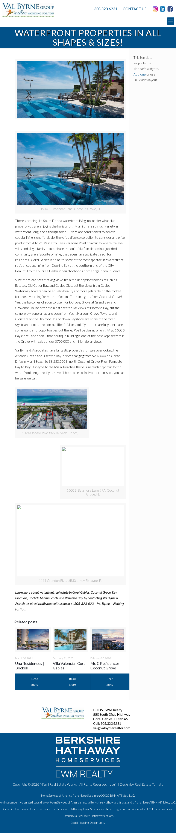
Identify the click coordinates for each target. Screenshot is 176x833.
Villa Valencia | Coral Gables (69, 665)
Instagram (155, 9)
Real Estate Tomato (149, 784)
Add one (140, 74)
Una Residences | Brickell (29, 665)
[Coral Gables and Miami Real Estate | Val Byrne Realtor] (39, 10)
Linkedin (163, 9)
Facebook (170, 9)
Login (113, 784)
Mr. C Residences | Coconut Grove (105, 665)
